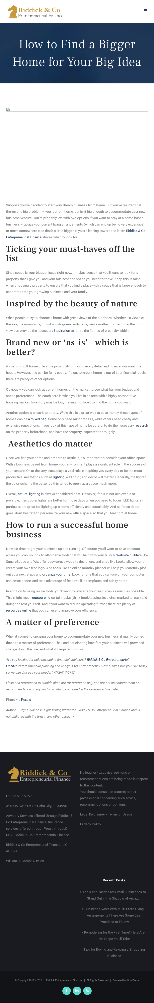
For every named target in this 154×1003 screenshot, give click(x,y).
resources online (18, 610)
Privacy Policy (90, 824)
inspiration (62, 331)
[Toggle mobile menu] (146, 9)
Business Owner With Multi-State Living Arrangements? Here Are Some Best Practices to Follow (114, 915)
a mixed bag (37, 419)
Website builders (129, 555)
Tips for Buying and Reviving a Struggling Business (114, 952)
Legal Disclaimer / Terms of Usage (106, 814)
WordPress (133, 980)
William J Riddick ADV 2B (25, 861)
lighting (59, 477)
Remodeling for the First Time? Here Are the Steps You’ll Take (114, 935)
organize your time (56, 574)
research (141, 425)
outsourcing (41, 598)
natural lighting (29, 494)
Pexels (26, 700)
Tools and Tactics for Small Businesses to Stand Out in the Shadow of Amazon (114, 895)
